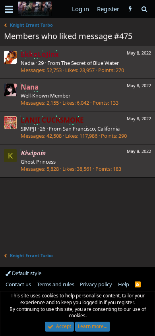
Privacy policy (96, 284)
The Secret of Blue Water (90, 62)
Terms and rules (55, 284)
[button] (9, 9)
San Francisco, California (91, 128)
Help (123, 284)
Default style (26, 273)
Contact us (18, 284)
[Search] (144, 9)
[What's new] (130, 9)
